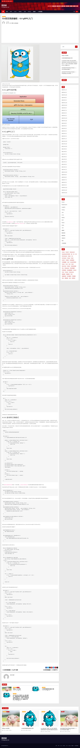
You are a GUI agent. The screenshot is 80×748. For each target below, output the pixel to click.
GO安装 (67, 260)
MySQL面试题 (73, 266)
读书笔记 (73, 278)
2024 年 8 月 (64, 97)
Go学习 (63, 260)
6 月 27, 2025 (15, 700)
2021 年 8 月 (64, 151)
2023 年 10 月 (64, 105)
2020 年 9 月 (64, 174)
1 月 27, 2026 (15, 690)
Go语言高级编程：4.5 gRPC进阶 (10, 669)
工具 (25, 11)
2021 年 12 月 (64, 141)
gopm (72, 258)
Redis (18, 687)
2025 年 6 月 (64, 92)
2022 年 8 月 (64, 123)
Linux (15, 11)
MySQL (71, 6)
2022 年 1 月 (64, 138)
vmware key (71, 272)
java (68, 262)
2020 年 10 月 (64, 172)
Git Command (64, 256)
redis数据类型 (69, 270)
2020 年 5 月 (64, 182)
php (62, 268)
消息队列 (63, 238)
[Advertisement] (40, 33)
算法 (63, 278)
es (73, 254)
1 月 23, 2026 (44, 690)
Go (72, 256)
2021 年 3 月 (64, 164)
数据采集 (63, 235)
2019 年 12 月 (64, 187)
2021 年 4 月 (64, 161)
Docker (63, 202)
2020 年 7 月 (64, 179)
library (63, 264)
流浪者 (4, 5)
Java (63, 212)
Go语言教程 (54, 6)
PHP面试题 (64, 270)
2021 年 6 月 (64, 156)
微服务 (34, 11)
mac (69, 264)
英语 (62, 240)
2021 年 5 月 (64, 159)
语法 (77, 6)
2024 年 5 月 (64, 100)
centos (63, 252)
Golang (74, 6)
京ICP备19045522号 (4, 745)
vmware (66, 272)
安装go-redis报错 (17, 689)
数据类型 (63, 274)
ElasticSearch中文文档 (66, 254)
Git (75, 254)
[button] (74, 11)
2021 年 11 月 (64, 143)
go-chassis (64, 258)
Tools (63, 272)
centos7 (67, 252)
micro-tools (64, 266)
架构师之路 (67, 6)
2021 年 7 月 (64, 154)
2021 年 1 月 (64, 169)
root (13, 675)
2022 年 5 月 (64, 128)
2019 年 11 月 (64, 190)
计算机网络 (64, 243)
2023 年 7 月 (64, 110)
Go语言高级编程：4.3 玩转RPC (50, 669)
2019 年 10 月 (64, 192)
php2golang (67, 268)
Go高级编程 (58, 6)
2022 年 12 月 (64, 118)
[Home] (3, 11)
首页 (7, 11)
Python (63, 222)
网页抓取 (66, 278)
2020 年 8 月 (64, 177)
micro (72, 264)
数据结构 (63, 232)
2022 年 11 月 (64, 120)
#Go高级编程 (15, 23)
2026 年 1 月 (64, 89)
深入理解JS (63, 6)
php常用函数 (72, 268)
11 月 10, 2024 (64, 731)
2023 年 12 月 (64, 102)
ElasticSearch (64, 204)
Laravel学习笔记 (73, 262)
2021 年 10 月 (64, 146)
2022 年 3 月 (64, 133)
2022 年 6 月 (64, 125)
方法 (71, 274)
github (69, 256)
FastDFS (63, 207)
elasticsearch (72, 252)
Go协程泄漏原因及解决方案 (48, 689)
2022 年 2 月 (64, 136)
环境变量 (73, 276)
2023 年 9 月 (64, 107)
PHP (11, 11)
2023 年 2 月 (64, 115)
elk (71, 254)
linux (67, 264)
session (74, 270)
